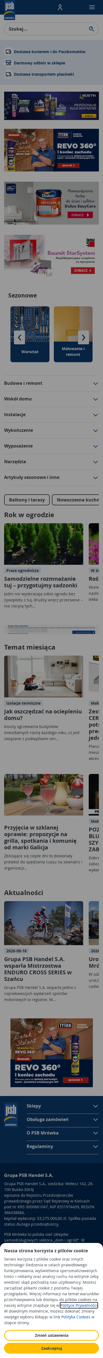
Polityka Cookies (75, 1316)
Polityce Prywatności (79, 1305)
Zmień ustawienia (51, 1335)
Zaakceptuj (51, 1348)
